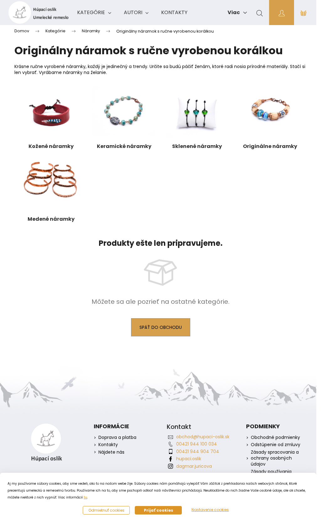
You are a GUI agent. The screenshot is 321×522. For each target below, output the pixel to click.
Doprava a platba (117, 437)
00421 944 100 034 (196, 444)
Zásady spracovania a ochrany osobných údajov (275, 458)
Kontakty (108, 445)
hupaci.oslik (188, 459)
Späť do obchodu (160, 327)
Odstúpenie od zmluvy (275, 445)
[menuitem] (94, 12)
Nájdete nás (111, 452)
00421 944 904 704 (197, 451)
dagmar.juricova (194, 466)
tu (85, 497)
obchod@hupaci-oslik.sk (202, 437)
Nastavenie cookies (210, 510)
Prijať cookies (158, 510)
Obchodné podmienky (275, 437)
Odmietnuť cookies (106, 510)
